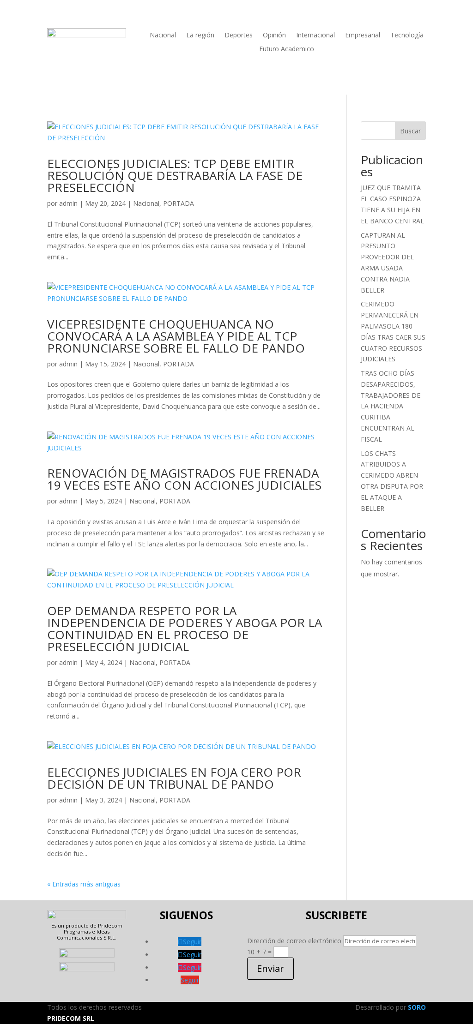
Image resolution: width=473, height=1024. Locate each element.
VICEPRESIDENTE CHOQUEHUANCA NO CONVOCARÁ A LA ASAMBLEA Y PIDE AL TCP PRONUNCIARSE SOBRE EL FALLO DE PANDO (176, 336)
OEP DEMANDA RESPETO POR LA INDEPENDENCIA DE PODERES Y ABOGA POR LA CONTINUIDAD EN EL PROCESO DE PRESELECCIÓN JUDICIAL (184, 628)
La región (200, 35)
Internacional (315, 35)
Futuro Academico (286, 49)
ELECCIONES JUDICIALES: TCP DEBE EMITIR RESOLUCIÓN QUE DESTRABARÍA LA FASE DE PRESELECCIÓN (175, 175)
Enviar (270, 968)
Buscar (410, 130)
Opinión (274, 35)
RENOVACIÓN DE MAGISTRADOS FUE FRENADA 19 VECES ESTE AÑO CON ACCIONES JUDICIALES (184, 479)
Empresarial (362, 35)
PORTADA (178, 203)
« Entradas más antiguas (84, 884)
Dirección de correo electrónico (294, 940)
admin (68, 203)
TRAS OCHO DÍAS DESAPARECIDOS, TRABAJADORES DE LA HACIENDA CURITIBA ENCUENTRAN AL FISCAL (390, 406)
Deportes (238, 35)
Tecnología (407, 35)
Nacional (163, 35)
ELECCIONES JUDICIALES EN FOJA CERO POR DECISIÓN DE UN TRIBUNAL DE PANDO (174, 778)
